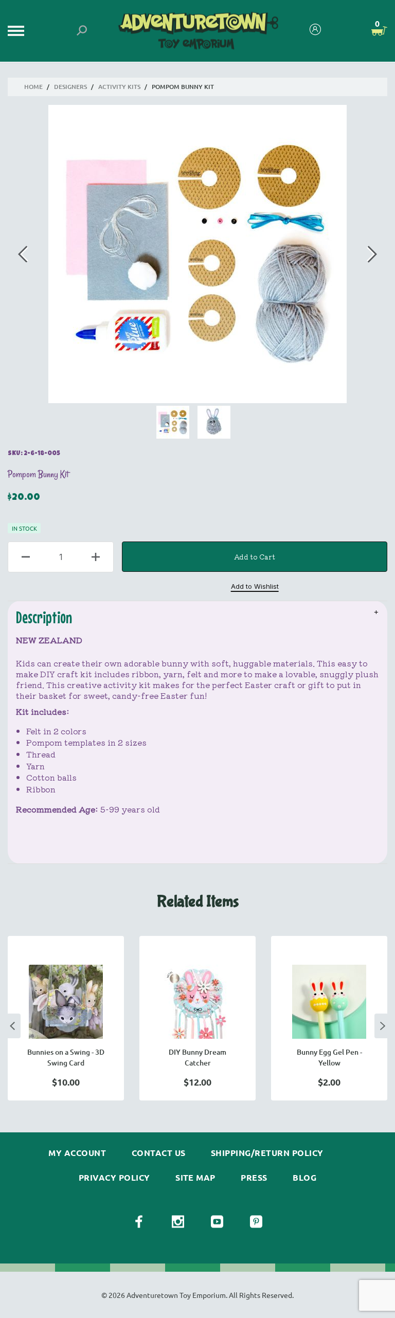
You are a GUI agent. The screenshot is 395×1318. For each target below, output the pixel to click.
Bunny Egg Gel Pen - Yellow (329, 1057)
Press (254, 1177)
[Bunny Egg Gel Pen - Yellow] (329, 1002)
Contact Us (159, 1153)
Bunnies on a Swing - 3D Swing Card (65, 1057)
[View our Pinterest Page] (256, 1222)
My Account (77, 1153)
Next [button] (382, 1026)
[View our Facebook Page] (139, 1222)
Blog (304, 1177)
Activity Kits (119, 86)
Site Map (195, 1177)
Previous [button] (12, 1026)
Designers (70, 86)
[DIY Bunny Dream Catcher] (197, 1002)
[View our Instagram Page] (178, 1222)
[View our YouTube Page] (217, 1222)
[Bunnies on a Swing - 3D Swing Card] (65, 1002)
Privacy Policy (114, 1177)
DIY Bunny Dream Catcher (197, 1057)
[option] (66, 1018)
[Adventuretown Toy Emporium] (197, 31)
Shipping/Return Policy (267, 1153)
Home (33, 86)
